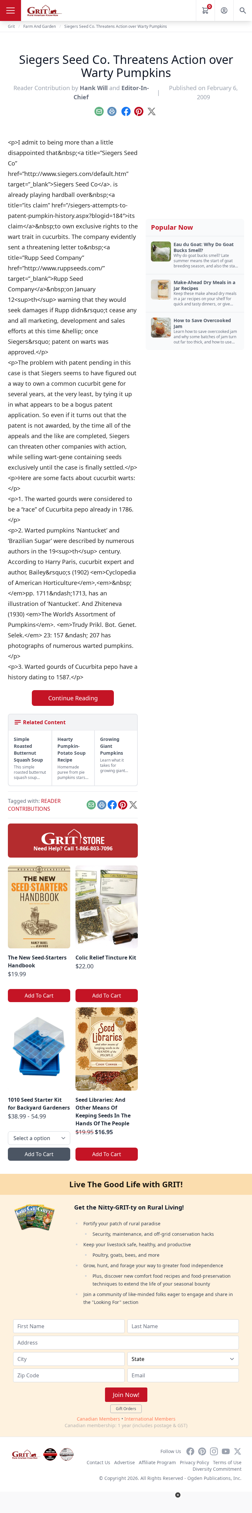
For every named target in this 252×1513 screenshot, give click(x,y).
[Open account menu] (224, 10)
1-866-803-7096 (94, 848)
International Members (150, 1419)
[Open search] (243, 10)
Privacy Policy (194, 1462)
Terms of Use (227, 1462)
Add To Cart (39, 995)
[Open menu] (10, 10)
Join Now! (126, 1395)
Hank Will (94, 88)
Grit (11, 26)
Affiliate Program (157, 1462)
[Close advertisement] (178, 1495)
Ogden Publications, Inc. (214, 1478)
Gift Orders (126, 1408)
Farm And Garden (39, 26)
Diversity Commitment (217, 1469)
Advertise (124, 1462)
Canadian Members (98, 1419)
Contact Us (98, 1462)
